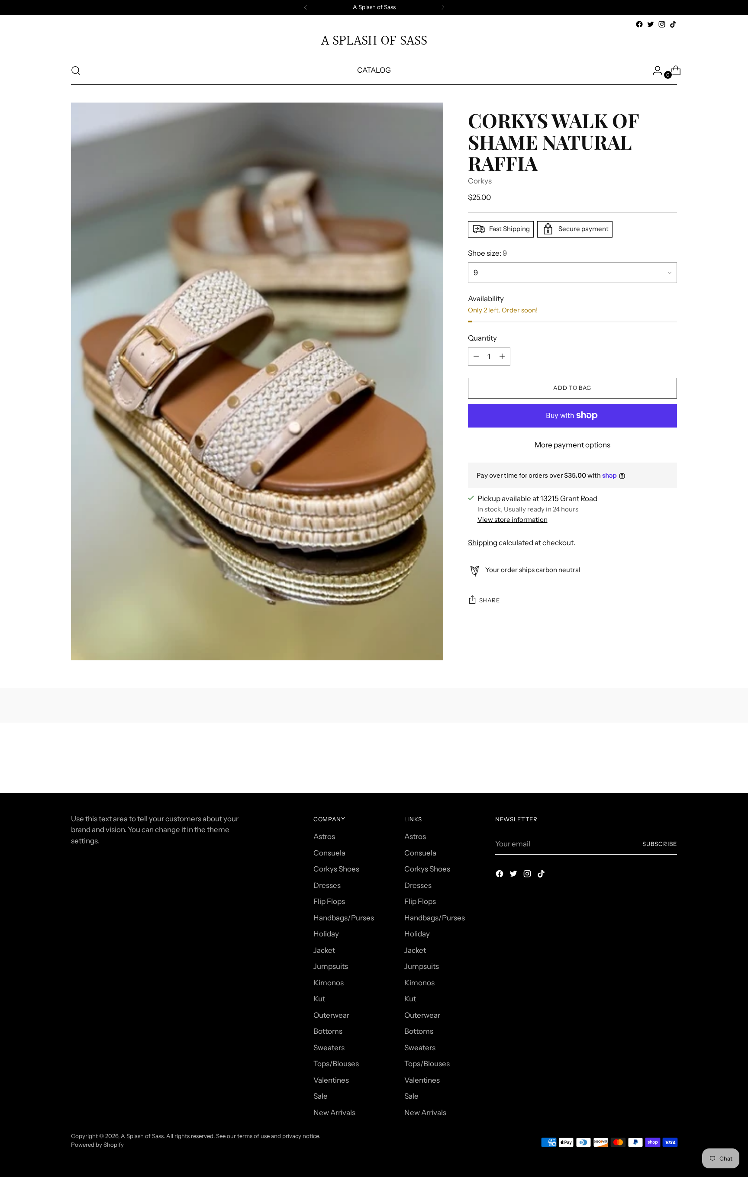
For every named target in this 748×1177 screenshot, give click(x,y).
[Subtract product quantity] (502, 356)
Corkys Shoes (336, 869)
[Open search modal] (75, 70)
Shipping (482, 542)
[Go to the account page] (654, 70)
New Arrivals (334, 1112)
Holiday (326, 933)
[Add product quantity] (476, 356)
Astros (324, 836)
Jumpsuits (330, 966)
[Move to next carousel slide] (669, 763)
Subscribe (659, 843)
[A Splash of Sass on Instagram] (662, 24)
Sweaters (329, 1047)
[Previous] (305, 7)
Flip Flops (329, 901)
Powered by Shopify (97, 1144)
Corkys (480, 181)
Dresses (327, 885)
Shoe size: (487, 252)
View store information (512, 519)
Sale (320, 1096)
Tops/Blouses (336, 1063)
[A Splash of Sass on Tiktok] (673, 24)
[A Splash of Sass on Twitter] (650, 24)
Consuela (329, 853)
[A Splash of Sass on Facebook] (639, 24)
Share (489, 599)
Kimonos (328, 982)
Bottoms (327, 1031)
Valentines (331, 1080)
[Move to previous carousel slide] (649, 763)
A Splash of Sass (142, 1135)
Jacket (324, 950)
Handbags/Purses (343, 917)
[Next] (442, 7)
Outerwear (331, 1015)
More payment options (572, 444)
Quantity (482, 338)
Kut (319, 998)
